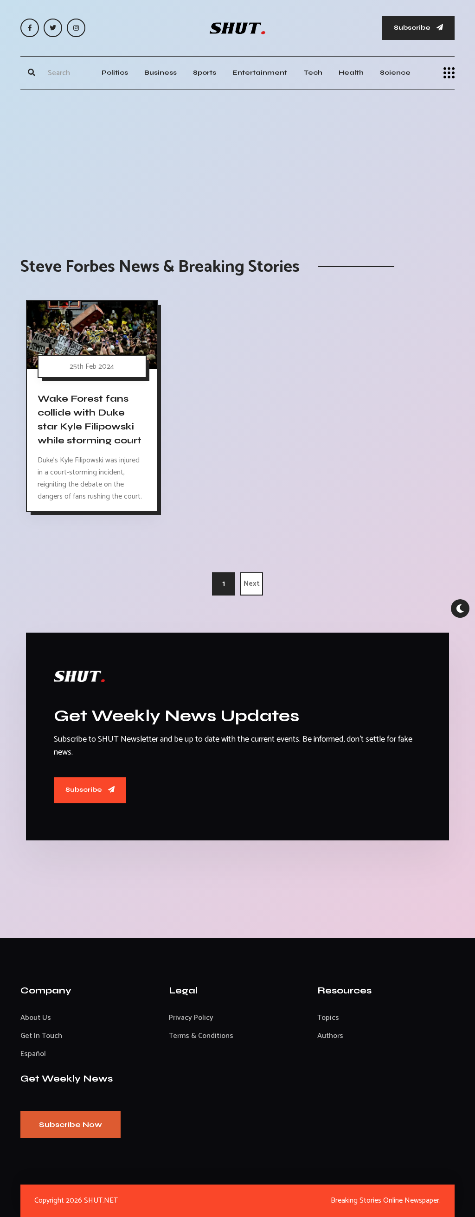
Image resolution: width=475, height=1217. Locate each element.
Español (33, 1054)
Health (351, 73)
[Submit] (31, 73)
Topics (328, 1018)
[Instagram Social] (76, 28)
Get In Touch (41, 1036)
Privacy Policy (191, 1018)
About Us (35, 1018)
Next (252, 583)
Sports (204, 73)
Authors (330, 1036)
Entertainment (259, 73)
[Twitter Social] (53, 28)
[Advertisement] (237, 164)
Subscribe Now (70, 1124)
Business (160, 73)
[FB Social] (29, 28)
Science (395, 73)
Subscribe (413, 28)
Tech (312, 73)
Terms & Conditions (201, 1036)
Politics (115, 73)
